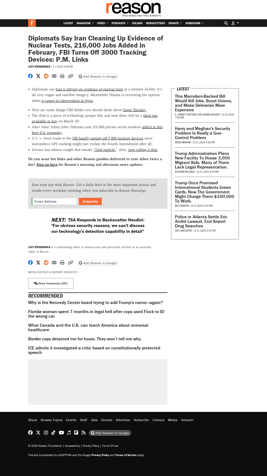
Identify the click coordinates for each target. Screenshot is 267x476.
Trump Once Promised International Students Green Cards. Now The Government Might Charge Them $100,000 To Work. (204, 192)
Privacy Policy (91, 445)
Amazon (187, 420)
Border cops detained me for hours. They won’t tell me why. (85, 339)
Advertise (123, 420)
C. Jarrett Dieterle (186, 114)
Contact (158, 420)
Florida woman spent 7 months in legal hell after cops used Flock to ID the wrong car (96, 314)
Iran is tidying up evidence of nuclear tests (89, 89)
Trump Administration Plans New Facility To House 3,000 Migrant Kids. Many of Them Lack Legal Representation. (202, 160)
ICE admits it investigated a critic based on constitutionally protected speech (94, 350)
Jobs (94, 420)
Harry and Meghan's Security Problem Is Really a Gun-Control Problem (202, 133)
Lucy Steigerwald (39, 66)
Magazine (84, 23)
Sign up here (47, 164)
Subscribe (193, 23)
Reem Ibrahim (183, 142)
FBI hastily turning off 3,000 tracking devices (107, 138)
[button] (235, 23)
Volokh (137, 23)
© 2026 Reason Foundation (45, 445)
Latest (68, 23)
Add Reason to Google (99, 76)
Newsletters (155, 23)
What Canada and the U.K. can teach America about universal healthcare (88, 327)
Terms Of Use (110, 445)
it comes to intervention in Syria (67, 100)
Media (173, 420)
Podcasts (119, 23)
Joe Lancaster (183, 230)
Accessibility (72, 445)
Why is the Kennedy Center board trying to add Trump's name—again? (95, 302)
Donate (174, 23)
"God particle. (105, 149)
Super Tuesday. (135, 110)
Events (71, 420)
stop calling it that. (143, 149)
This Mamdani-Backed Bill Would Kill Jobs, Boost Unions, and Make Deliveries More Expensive (203, 103)
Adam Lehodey (211, 114)
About (32, 420)
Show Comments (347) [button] (53, 283)
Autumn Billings (185, 171)
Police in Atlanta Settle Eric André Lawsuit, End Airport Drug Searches (201, 221)
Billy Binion (182, 205)
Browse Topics (51, 420)
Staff (83, 420)
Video (101, 23)
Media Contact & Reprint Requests (52, 272)
